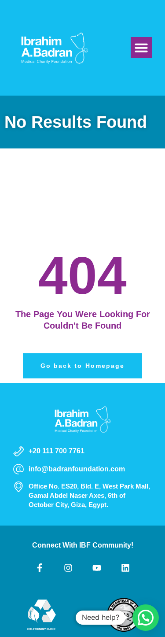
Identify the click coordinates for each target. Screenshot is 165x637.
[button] (141, 47)
